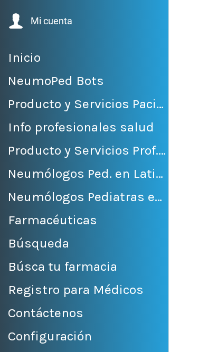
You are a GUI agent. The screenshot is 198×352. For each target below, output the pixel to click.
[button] (39, 21)
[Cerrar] (183, 14)
